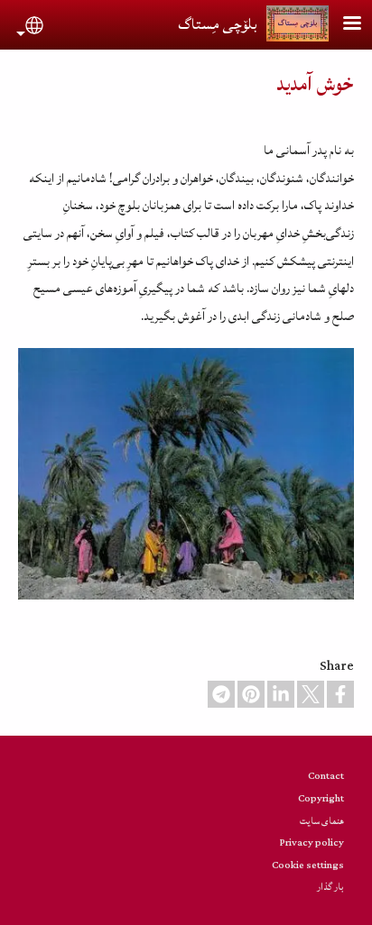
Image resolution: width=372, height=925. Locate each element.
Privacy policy (312, 842)
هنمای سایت (322, 821)
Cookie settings (308, 865)
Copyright (321, 798)
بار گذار (330, 886)
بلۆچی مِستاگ (217, 24)
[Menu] (341, 25)
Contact (326, 775)
